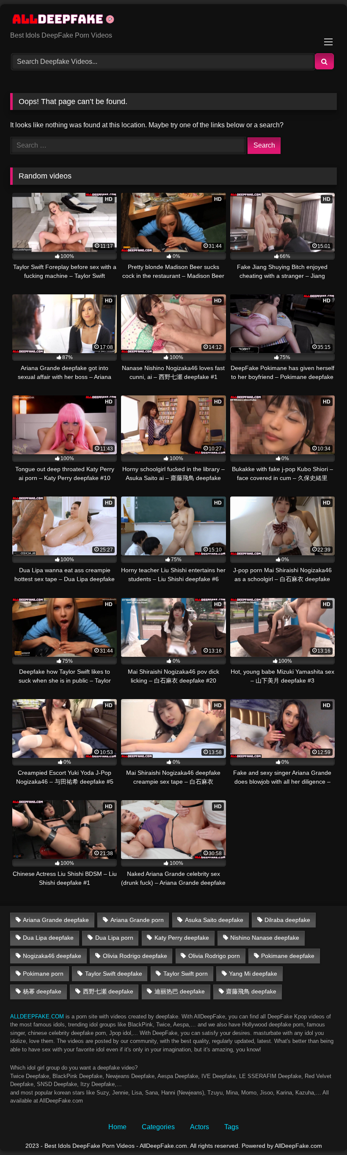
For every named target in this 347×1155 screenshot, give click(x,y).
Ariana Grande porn (137, 919)
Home (117, 1126)
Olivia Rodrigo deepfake (135, 955)
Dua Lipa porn (114, 937)
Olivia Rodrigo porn (214, 955)
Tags (231, 1126)
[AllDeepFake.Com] (173, 20)
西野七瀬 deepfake (108, 991)
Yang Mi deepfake (253, 973)
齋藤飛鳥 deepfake (251, 991)
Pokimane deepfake (287, 955)
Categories (158, 1126)
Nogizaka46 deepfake (52, 955)
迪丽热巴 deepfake (179, 991)
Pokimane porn (43, 973)
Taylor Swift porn (185, 973)
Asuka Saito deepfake (214, 919)
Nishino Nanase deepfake (264, 937)
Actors (199, 1126)
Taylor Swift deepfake (113, 973)
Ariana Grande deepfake (56, 919)
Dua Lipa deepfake (48, 937)
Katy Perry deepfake (181, 937)
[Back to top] (320, 1130)
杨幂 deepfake (42, 991)
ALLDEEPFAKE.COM (37, 1016)
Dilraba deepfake (287, 919)
